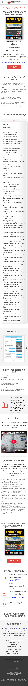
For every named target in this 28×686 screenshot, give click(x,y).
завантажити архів (21, 628)
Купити (14, 67)
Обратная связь (14, 661)
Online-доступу (13, 597)
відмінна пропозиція (14, 603)
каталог (17, 596)
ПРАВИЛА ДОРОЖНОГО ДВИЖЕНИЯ (16, 7)
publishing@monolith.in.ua (16, 585)
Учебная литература (14, 7)
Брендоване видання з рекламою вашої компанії (14, 62)
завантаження (22, 597)
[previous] (1, 348)
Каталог (5, 7)
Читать (14, 28)
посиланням (6, 628)
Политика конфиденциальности (19, 679)
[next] (26, 348)
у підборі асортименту (14, 579)
